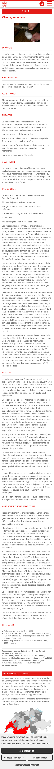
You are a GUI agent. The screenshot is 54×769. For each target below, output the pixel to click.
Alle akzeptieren (27, 750)
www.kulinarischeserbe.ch (12, 653)
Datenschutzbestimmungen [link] (27, 764)
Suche (25, 11)
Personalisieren (40, 757)
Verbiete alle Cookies (14, 757)
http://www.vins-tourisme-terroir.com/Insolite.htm (28, 641)
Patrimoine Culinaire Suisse (4, 4)
